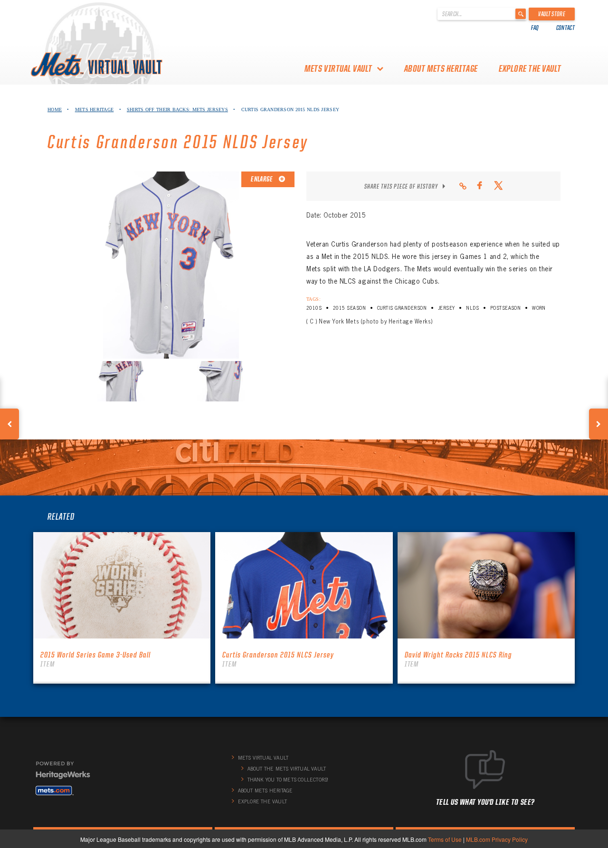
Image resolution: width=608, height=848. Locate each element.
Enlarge (262, 179)
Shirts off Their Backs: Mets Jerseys (177, 109)
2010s (314, 308)
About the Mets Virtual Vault (286, 768)
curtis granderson (402, 308)
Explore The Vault (530, 68)
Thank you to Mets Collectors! (288, 779)
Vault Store (551, 13)
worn (539, 308)
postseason (505, 308)
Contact (565, 27)
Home (55, 109)
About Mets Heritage (441, 68)
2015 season (349, 308)
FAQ (535, 27)
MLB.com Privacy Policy (497, 839)
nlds (472, 308)
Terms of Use (445, 839)
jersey (446, 308)
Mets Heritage (94, 109)
